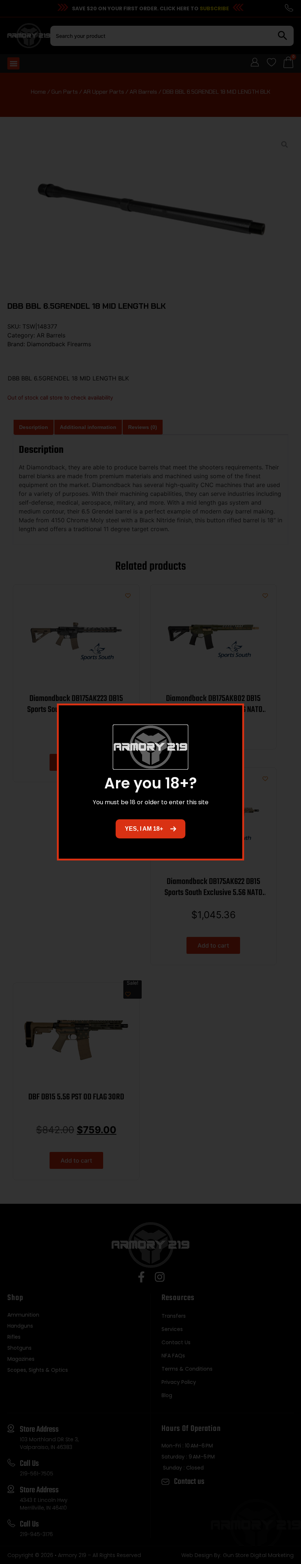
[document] (150, 782)
